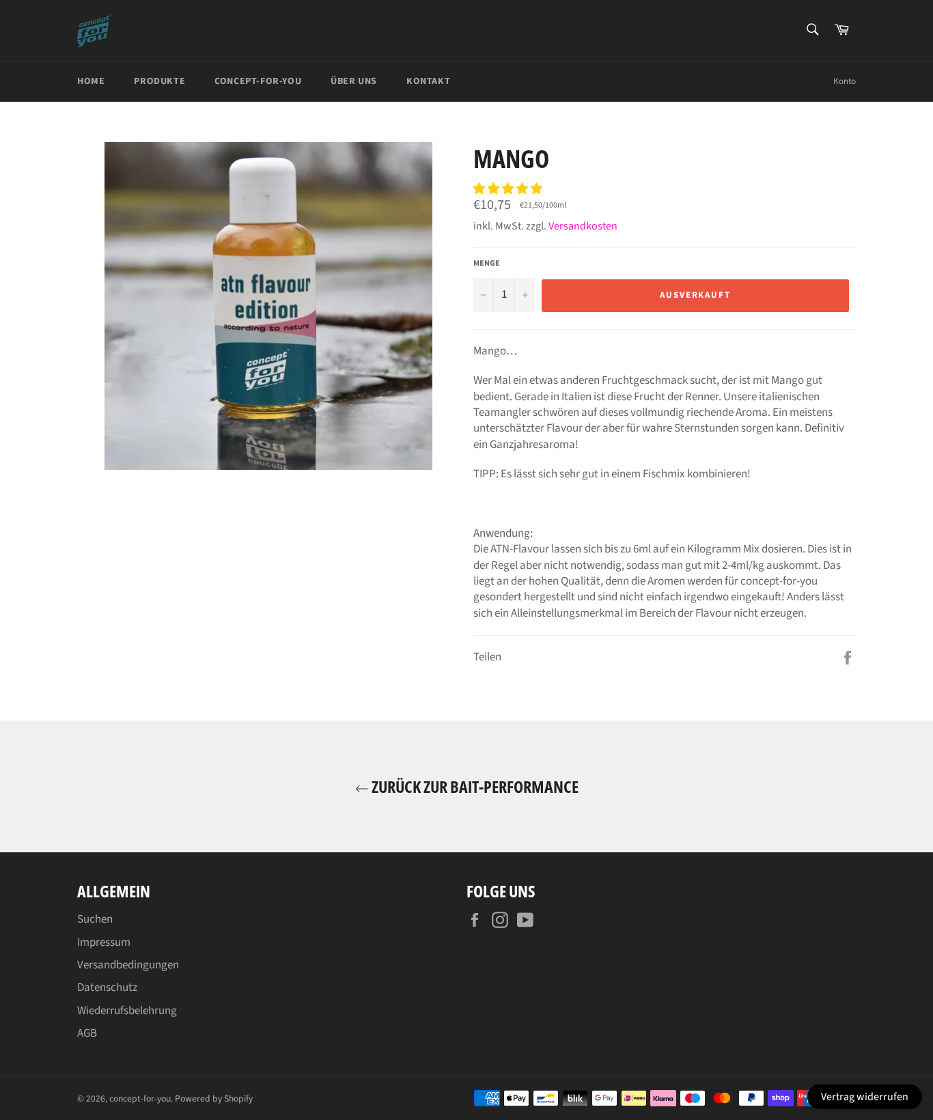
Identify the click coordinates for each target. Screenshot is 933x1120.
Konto (844, 81)
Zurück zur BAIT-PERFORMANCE (474, 786)
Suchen (95, 919)
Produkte (159, 81)
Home (91, 81)
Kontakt (428, 81)
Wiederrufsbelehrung (127, 1011)
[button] (508, 189)
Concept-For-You (257, 81)
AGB (87, 1033)
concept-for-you (140, 1098)
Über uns (354, 81)
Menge (486, 263)
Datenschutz (107, 987)
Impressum (103, 942)
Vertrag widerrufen (864, 1096)
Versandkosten (582, 226)
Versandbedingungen (128, 965)
